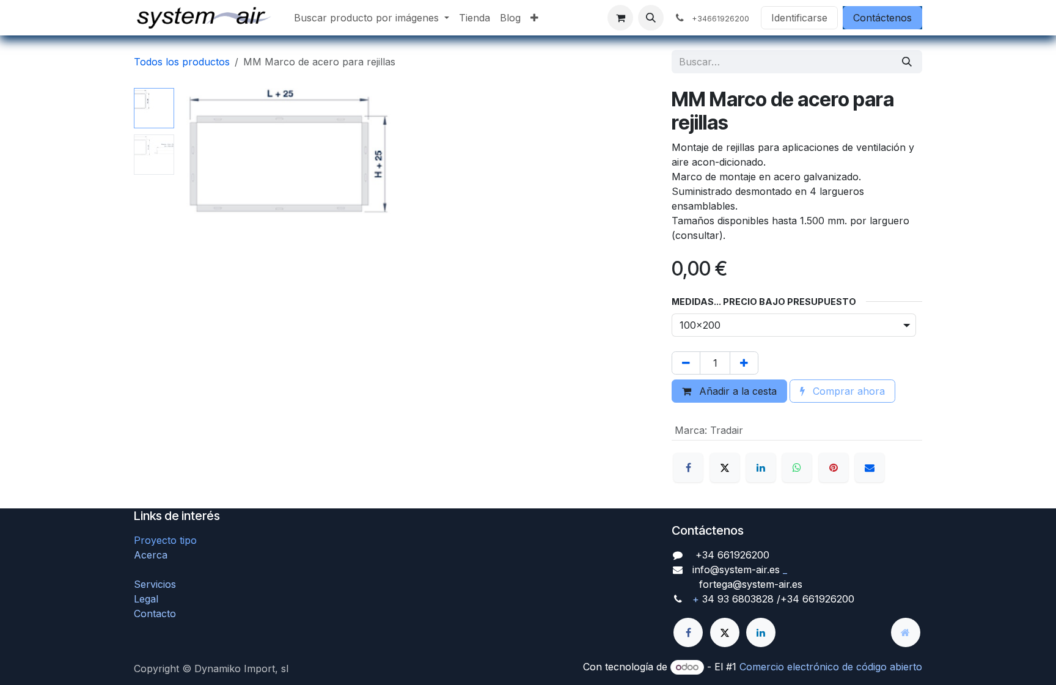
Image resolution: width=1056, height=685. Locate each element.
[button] (651, 18)
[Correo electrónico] (869, 467)
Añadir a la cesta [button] (736, 391)
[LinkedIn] (761, 467)
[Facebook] (688, 467)
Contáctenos (882, 18)
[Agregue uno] (744, 363)
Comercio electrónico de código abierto (830, 667)
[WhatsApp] (797, 467)
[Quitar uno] (686, 363)
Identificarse (799, 18)
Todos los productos (182, 62)
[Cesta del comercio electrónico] (620, 18)
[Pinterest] (833, 467)
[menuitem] (371, 17)
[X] (724, 467)
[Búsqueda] (907, 61)
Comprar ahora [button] (847, 391)
